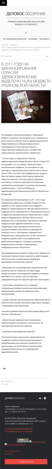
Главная (4, 44)
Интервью (32, 39)
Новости (13, 44)
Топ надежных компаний (14, 39)
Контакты (9, 453)
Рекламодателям (12, 451)
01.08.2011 (8, 56)
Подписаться (26, 461)
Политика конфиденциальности (19, 428)
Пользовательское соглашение (19, 431)
